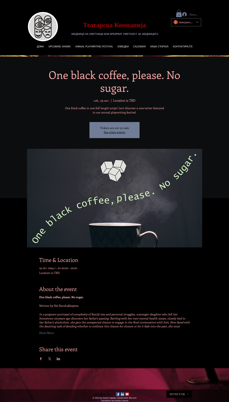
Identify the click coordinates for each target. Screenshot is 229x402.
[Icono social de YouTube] (127, 394)
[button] (179, 13)
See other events (114, 132)
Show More (46, 333)
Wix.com (133, 397)
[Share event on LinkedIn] (58, 358)
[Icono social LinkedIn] (122, 394)
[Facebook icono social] (118, 394)
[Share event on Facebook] (41, 358)
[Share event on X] (49, 358)
